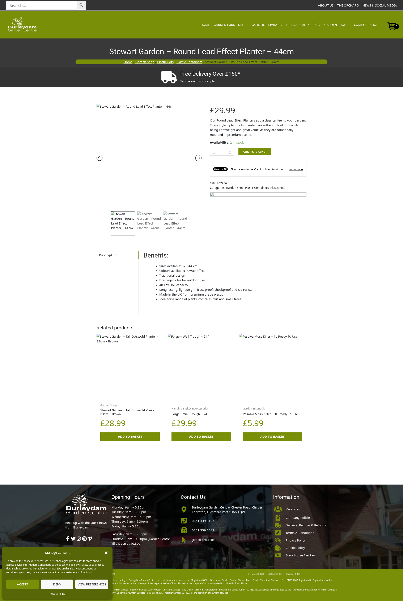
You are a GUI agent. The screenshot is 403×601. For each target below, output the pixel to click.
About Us (326, 5)
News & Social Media (379, 5)
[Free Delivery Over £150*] (169, 77)
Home (128, 62)
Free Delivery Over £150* (210, 74)
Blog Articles (275, 573)
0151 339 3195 (203, 521)
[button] (106, 552)
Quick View (130, 397)
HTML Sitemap (256, 573)
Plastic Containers (189, 62)
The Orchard (348, 5)
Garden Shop (144, 62)
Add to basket (255, 151)
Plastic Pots (165, 62)
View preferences (92, 584)
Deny (57, 584)
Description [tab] (108, 255)
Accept (22, 584)
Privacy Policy (57, 594)
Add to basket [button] (130, 436)
